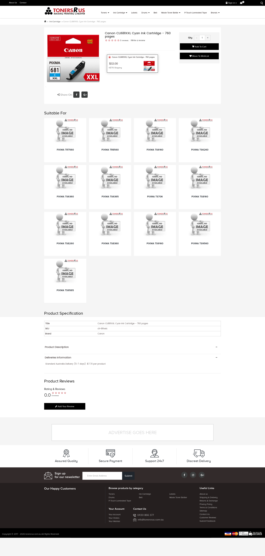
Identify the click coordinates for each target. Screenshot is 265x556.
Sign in (231, 3)
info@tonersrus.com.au (151, 519)
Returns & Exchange (209, 501)
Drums (144, 13)
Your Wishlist (114, 521)
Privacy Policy (206, 504)
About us (204, 494)
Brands (214, 13)
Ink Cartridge (119, 13)
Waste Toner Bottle (169, 13)
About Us (13, 3)
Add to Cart (200, 46)
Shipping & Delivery (209, 497)
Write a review (138, 40)
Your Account (114, 514)
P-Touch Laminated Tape (195, 13)
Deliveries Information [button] (58, 357)
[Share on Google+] (85, 95)
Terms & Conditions (208, 507)
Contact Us (205, 514)
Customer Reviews (208, 517)
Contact (23, 3)
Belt (155, 13)
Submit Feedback (207, 521)
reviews (125, 40)
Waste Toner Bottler (178, 497)
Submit (128, 475)
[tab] (132, 347)
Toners (104, 13)
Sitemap (203, 511)
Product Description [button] (57, 347)
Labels (134, 13)
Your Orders (114, 518)
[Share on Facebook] (77, 95)
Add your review (65, 406)
